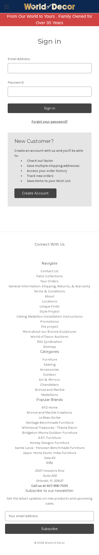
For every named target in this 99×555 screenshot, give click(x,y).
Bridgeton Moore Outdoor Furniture (49, 433)
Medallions (49, 395)
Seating (50, 364)
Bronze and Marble (49, 390)
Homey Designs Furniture (49, 443)
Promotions (49, 322)
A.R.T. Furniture (49, 438)
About (49, 296)
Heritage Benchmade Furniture (50, 423)
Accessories (49, 370)
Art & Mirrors (49, 380)
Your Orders (49, 281)
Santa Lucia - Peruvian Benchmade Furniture (49, 448)
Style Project (50, 311)
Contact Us (49, 271)
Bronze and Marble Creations (49, 412)
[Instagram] (36, 255)
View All (49, 458)
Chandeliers (49, 385)
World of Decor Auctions (49, 337)
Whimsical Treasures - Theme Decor (49, 428)
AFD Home (49, 407)
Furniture (49, 359)
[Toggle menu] (6, 6)
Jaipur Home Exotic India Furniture (49, 453)
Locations (49, 301)
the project (49, 327)
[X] (62, 255)
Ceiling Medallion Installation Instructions (50, 316)
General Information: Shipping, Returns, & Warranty (49, 286)
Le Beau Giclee (49, 418)
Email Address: (19, 59)
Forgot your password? (49, 122)
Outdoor (49, 375)
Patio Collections (49, 276)
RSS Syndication (49, 342)
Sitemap (49, 347)
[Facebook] (53, 255)
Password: (16, 82)
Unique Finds (50, 306)
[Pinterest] (45, 255)
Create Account (35, 193)
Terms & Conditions (49, 291)
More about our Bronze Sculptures (49, 332)
